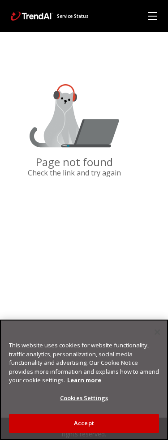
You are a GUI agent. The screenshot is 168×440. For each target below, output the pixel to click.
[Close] (157, 332)
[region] (84, 380)
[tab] (152, 16)
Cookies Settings (84, 398)
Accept (84, 423)
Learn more (84, 380)
